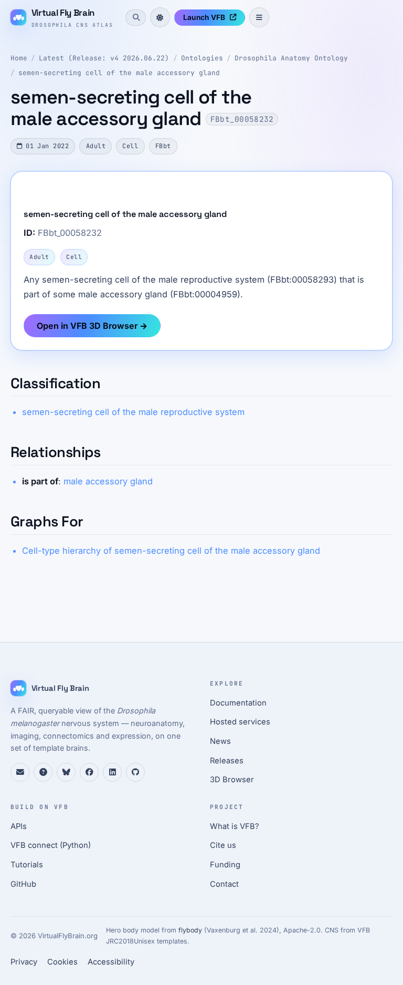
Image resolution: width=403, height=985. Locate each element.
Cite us (223, 845)
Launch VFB (204, 17)
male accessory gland (108, 481)
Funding (225, 864)
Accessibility (111, 962)
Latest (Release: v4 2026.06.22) (104, 58)
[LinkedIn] (112, 772)
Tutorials (26, 864)
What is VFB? (234, 826)
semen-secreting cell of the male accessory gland (119, 72)
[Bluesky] (66, 772)
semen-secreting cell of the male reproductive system (133, 412)
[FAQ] (43, 772)
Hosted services (240, 722)
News (220, 741)
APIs (18, 826)
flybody (190, 930)
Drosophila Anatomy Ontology (291, 58)
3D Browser (232, 779)
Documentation (238, 703)
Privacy (23, 962)
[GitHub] (135, 772)
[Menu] (259, 17)
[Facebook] (89, 772)
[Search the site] (135, 17)
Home (18, 58)
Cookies (62, 962)
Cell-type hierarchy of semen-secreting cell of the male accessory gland (171, 550)
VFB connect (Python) (50, 845)
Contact (224, 884)
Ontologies (202, 58)
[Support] (19, 772)
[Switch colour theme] (160, 17)
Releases (226, 760)
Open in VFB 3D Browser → (92, 325)
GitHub (23, 884)
